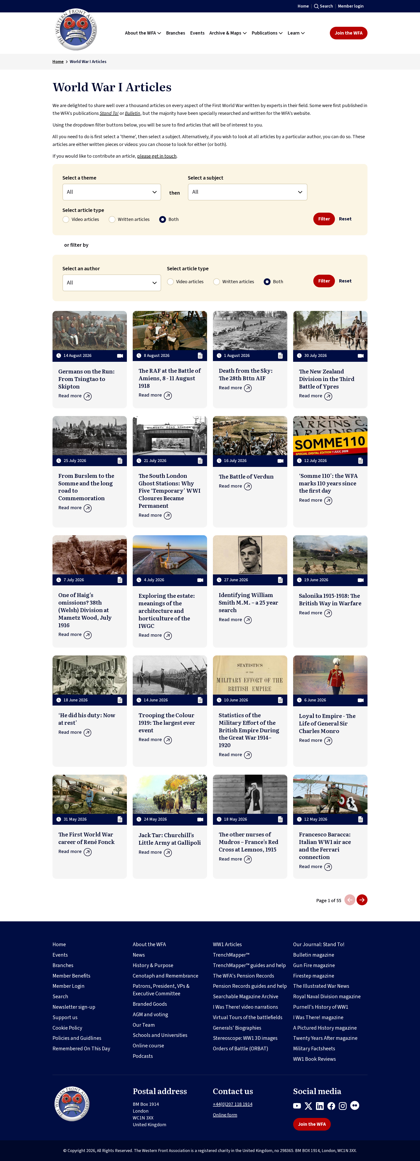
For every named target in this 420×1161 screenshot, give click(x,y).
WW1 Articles (227, 944)
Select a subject (205, 178)
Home (303, 6)
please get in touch (156, 156)
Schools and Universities (160, 1035)
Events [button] (197, 33)
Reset (345, 219)
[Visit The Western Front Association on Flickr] (356, 1107)
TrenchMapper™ (231, 955)
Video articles (85, 219)
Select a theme (79, 178)
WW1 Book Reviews (314, 1059)
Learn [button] (294, 33)
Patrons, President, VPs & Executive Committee (161, 990)
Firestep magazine (313, 976)
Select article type (83, 210)
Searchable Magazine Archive (245, 996)
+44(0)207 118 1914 (232, 1104)
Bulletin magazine (313, 955)
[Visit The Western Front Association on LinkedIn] (321, 1107)
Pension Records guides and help (250, 986)
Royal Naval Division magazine (327, 996)
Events (60, 955)
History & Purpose (153, 965)
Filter (324, 219)
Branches (62, 965)
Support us (65, 1017)
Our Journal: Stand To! (319, 944)
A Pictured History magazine (325, 1028)
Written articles (133, 219)
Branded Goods (150, 1004)
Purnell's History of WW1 (320, 1007)
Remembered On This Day (81, 1048)
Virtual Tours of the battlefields (247, 1017)
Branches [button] (175, 33)
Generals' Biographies (237, 1028)
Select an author (81, 268)
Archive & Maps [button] (225, 33)
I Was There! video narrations (245, 1007)
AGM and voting (150, 1014)
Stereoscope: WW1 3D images (245, 1038)
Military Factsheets (314, 1048)
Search (326, 6)
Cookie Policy (67, 1028)
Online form (225, 1115)
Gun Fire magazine (314, 965)
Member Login (68, 986)
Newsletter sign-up (73, 1007)
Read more (70, 395)
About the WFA (149, 944)
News (139, 955)
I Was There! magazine (318, 1017)
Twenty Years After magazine (325, 1038)
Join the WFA (349, 33)
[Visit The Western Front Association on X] (310, 1107)
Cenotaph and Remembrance (165, 976)
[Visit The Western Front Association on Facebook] (333, 1107)
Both (173, 219)
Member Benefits (71, 976)
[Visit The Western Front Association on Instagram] (344, 1107)
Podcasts (143, 1056)
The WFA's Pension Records (243, 976)
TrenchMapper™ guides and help (249, 965)
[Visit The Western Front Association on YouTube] (299, 1107)
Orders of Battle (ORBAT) (240, 1048)
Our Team (144, 1025)
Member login (351, 6)
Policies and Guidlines (76, 1038)
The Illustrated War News (321, 986)
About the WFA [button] (140, 33)
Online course (148, 1046)
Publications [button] (265, 33)
